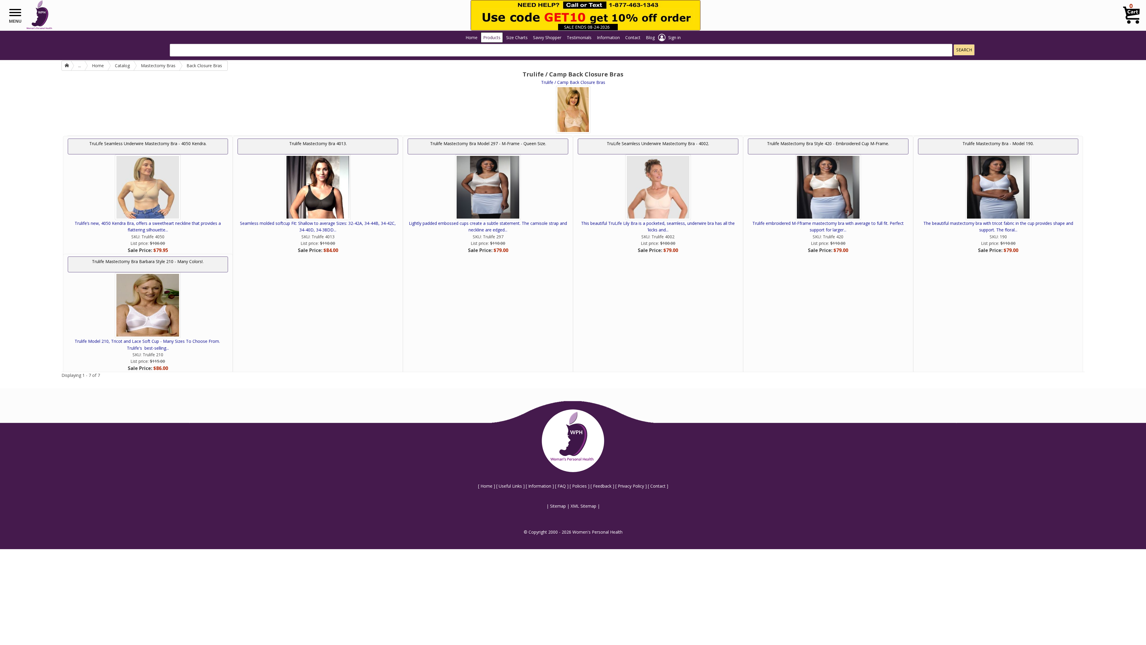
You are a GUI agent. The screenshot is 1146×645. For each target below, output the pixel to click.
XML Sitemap (583, 506)
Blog (650, 37)
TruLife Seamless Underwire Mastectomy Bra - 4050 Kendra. (148, 143)
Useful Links (510, 486)
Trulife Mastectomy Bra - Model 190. (998, 143)
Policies (579, 486)
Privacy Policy (631, 486)
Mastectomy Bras (158, 65)
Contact (632, 37)
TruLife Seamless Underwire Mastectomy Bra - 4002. (658, 143)
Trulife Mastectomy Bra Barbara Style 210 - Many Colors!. (148, 261)
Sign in (674, 37)
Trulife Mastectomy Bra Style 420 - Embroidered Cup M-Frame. (828, 143)
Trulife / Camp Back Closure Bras (573, 82)
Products (491, 37)
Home (472, 37)
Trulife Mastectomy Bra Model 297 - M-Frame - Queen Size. (488, 143)
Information (608, 37)
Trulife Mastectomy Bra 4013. (318, 143)
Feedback (602, 486)
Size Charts (517, 37)
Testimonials (579, 37)
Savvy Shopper (547, 37)
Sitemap (558, 506)
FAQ (561, 486)
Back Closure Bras (204, 65)
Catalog (122, 65)
